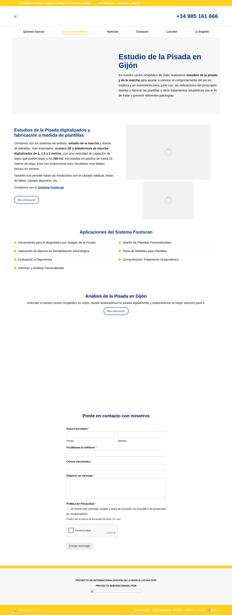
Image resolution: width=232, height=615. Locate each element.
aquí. (118, 519)
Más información (26, 200)
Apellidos (122, 441)
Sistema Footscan (51, 187)
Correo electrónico (79, 461)
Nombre (70, 441)
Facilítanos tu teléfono (81, 447)
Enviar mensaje (79, 546)
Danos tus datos (77, 428)
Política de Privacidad (81, 503)
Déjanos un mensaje (80, 475)
